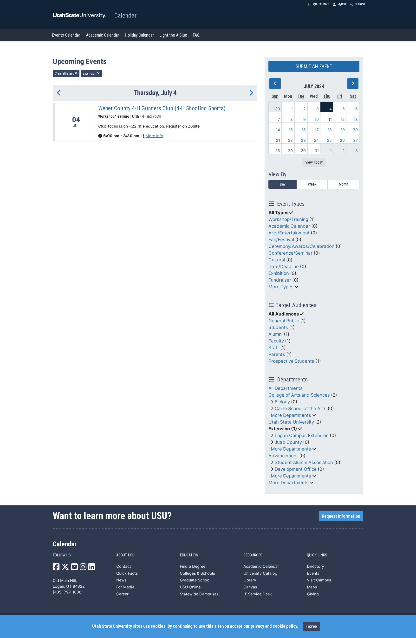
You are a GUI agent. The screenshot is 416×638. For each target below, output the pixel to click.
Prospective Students (291, 361)
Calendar (125, 15)
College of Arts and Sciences (299, 395)
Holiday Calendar (139, 35)
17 (317, 129)
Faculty (276, 341)
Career (122, 594)
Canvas (250, 587)
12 (343, 119)
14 (278, 129)
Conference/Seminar (290, 253)
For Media (125, 587)
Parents (276, 354)
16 (304, 129)
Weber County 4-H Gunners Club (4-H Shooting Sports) (162, 108)
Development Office (296, 469)
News (121, 580)
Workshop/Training (288, 219)
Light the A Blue (173, 35)
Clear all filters (65, 73)
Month (343, 184)
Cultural (276, 260)
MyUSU (342, 4)
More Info (154, 135)
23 (303, 140)
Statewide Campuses (199, 594)
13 (356, 119)
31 (317, 150)
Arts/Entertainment (289, 233)
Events (313, 573)
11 (330, 119)
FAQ (196, 35)
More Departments (291, 415)
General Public (283, 320)
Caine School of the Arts (300, 408)
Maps (312, 587)
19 (343, 129)
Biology (282, 402)
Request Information (341, 516)
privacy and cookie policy (274, 626)
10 (317, 119)
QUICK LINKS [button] (321, 4)
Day (283, 184)
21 (278, 140)
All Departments (285, 388)
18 (330, 129)
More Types (280, 287)
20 (355, 129)
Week (312, 184)
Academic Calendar (102, 35)
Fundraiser (279, 280)
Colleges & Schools (197, 573)
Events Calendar (66, 35)
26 (342, 140)
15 (291, 129)
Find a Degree (192, 566)
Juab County (288, 442)
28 (277, 150)
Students (278, 327)
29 (290, 150)
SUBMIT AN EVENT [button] (314, 66)
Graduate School (195, 580)
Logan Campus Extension (302, 435)
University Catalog (260, 573)
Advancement (283, 455)
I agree (311, 626)
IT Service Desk (257, 594)
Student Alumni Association (304, 462)
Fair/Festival (281, 239)
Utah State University (291, 422)
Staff (273, 347)
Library (249, 580)
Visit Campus (319, 580)
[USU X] (65, 568)
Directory (315, 566)
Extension (90, 73)
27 (355, 140)
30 (277, 108)
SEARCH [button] (360, 4)
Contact (123, 566)
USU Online (190, 587)
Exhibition (278, 273)
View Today (314, 162)
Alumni (275, 334)
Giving (313, 594)
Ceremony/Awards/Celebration (301, 246)
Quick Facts (127, 573)
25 (329, 140)
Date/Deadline (283, 266)
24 (316, 140)
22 (290, 140)
